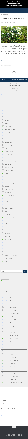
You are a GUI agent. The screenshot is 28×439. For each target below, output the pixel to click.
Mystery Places (8, 211)
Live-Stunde (7, 205)
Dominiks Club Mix (9, 151)
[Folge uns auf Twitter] (17, 79)
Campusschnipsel (8, 142)
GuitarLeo (12, 329)
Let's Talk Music (8, 201)
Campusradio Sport (14, 307)
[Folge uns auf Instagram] (13, 79)
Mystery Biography (14, 344)
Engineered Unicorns (14, 313)
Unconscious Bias (8, 258)
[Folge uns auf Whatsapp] (22, 79)
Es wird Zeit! (12, 316)
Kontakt (4, 397)
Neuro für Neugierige (9, 217)
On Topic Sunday (5, 14)
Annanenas (7, 110)
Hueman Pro (20, 431)
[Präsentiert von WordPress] (10, 431)
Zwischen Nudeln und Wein (16, 382)
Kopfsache (7, 186)
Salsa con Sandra (13, 366)
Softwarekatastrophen (15, 370)
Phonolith (7, 230)
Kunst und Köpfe (13, 341)
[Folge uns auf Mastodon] (26, 79)
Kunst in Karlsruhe (14, 338)
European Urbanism (14, 319)
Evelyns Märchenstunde (15, 322)
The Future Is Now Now (15, 376)
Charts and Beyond (9, 145)
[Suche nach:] (11, 271)
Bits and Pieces (8, 120)
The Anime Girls (8, 239)
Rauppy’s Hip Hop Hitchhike (16, 360)
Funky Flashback (8, 164)
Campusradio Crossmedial (10, 129)
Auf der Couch (8, 117)
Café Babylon (7, 123)
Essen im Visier (8, 158)
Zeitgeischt (7, 261)
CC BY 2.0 (14, 408)
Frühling (5, 65)
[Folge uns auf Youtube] (19, 79)
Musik (9, 65)
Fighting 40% (12, 326)
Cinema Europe (8, 148)
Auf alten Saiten (8, 114)
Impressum (4, 400)
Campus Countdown (14, 300)
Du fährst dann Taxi (9, 154)
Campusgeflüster (8, 126)
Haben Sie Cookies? (9, 167)
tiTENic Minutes (8, 249)
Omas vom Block (8, 220)
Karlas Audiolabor (8, 180)
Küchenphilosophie (14, 335)
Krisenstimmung (13, 332)
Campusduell (13, 304)
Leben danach (8, 198)
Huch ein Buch (8, 173)
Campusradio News (9, 136)
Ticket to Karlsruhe (9, 245)
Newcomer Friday (14, 351)
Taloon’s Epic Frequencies (15, 373)
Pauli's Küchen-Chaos (14, 357)
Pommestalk (7, 233)
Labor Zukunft (8, 192)
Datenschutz (5, 403)
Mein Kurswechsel (9, 208)
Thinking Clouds (8, 242)
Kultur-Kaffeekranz (9, 189)
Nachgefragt (7, 214)
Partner (3, 394)
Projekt (3, 390)
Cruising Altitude (13, 310)
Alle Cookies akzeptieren (14, 3)
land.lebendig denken (9, 195)
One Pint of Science (9, 227)
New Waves (12, 348)
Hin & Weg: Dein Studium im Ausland (12, 170)
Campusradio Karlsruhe (8, 21)
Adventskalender (13, 297)
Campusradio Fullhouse (10, 132)
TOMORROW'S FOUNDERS (10, 252)
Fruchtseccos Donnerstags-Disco (12, 161)
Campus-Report (8, 139)
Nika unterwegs (13, 354)
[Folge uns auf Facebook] (15, 79)
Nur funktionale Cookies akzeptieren (14, 5)
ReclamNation (8, 236)
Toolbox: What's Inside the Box (11, 255)
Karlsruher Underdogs (9, 183)
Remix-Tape (12, 363)
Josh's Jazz (7, 176)
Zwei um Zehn (13, 379)
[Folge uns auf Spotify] (24, 79)
